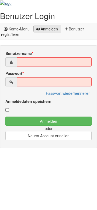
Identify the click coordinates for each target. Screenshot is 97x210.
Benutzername (18, 53)
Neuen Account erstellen (49, 135)
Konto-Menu (19, 29)
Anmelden (49, 29)
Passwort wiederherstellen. (69, 93)
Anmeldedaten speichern (28, 101)
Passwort (13, 73)
